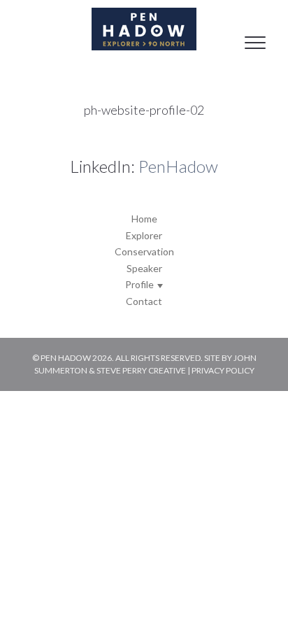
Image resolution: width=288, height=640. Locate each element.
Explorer (144, 235)
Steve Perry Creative (141, 370)
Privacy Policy (223, 370)
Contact (144, 301)
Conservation (144, 251)
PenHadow (178, 166)
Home (144, 219)
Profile (140, 284)
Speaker (144, 268)
